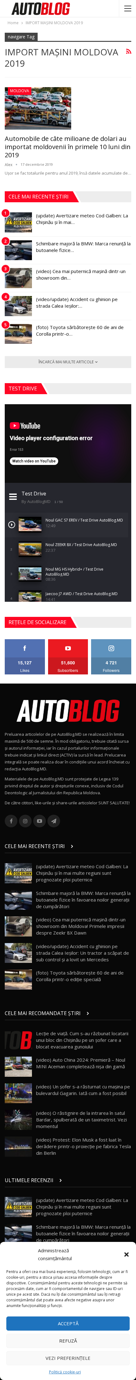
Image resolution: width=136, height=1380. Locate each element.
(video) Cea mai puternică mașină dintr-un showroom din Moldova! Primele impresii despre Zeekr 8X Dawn (81, 926)
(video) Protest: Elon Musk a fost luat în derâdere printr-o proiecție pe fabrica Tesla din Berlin (83, 1146)
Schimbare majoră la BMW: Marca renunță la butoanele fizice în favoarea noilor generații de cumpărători (83, 899)
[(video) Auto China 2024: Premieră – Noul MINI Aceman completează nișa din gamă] (18, 1067)
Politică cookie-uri (65, 1372)
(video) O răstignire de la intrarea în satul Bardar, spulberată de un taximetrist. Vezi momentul (81, 1119)
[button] (126, 1254)
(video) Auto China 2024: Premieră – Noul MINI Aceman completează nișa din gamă (80, 1063)
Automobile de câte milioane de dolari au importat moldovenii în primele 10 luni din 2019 (68, 146)
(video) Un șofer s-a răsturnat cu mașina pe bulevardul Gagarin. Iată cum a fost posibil (83, 1089)
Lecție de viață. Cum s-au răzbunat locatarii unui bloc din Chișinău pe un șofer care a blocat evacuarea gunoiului (82, 1040)
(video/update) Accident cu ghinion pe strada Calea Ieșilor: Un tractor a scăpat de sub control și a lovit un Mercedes (82, 953)
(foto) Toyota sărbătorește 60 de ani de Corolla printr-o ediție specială (80, 975)
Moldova (19, 90)
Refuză (68, 1341)
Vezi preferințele (68, 1358)
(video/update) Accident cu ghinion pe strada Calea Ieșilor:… (77, 302)
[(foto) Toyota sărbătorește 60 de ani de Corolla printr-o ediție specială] (18, 334)
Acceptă (68, 1323)
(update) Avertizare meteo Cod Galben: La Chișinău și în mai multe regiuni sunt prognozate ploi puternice (82, 873)
